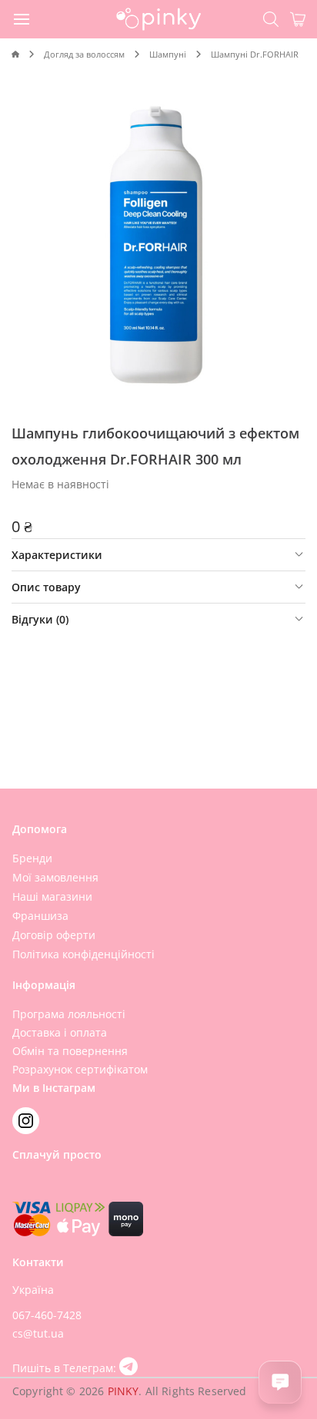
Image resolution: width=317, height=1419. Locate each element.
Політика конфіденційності (83, 954)
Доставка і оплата (59, 1032)
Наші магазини (52, 896)
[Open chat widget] (280, 1382)
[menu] (22, 18)
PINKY (123, 1391)
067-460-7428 (47, 1315)
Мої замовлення (55, 877)
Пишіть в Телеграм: (65, 1368)
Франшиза (40, 915)
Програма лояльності (68, 1014)
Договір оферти (53, 935)
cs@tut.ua (38, 1333)
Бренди (32, 858)
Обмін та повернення (70, 1051)
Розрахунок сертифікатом (80, 1069)
